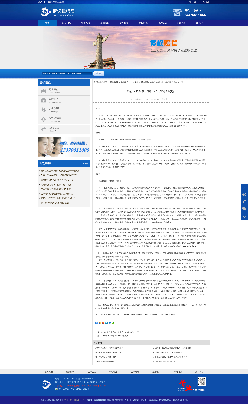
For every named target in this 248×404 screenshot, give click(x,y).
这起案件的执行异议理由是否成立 (56, 203)
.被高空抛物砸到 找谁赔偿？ (106, 357)
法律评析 (70, 372)
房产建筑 (124, 23)
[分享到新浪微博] (103, 323)
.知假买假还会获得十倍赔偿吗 (163, 361)
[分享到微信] (113, 323)
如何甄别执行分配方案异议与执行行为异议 (60, 171)
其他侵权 (135, 82)
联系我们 (200, 23)
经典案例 (145, 82)
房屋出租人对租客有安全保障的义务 (114, 336)
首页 (47, 23)
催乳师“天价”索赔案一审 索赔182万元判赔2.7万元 (120, 332)
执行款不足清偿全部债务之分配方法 (57, 194)
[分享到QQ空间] (100, 323)
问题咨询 (181, 23)
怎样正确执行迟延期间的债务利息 (56, 189)
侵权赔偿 (143, 23)
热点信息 (156, 372)
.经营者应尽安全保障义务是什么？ (108, 352)
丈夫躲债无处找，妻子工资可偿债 (56, 184)
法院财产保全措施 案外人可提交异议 (57, 180)
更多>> (85, 163)
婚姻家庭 (105, 23)
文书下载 (199, 372)
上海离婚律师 (106, 315)
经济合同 (85, 23)
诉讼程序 (113, 372)
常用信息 (178, 372)
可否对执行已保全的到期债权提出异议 (58, 198)
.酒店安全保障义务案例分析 (105, 361)
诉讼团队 (66, 23)
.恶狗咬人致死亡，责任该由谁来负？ (109, 348)
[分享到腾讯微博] (106, 323)
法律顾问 (135, 372)
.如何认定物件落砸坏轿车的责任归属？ (167, 352)
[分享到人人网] (110, 323)
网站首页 (114, 82)
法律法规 (92, 372)
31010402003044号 (80, 389)
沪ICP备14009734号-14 (75, 400)
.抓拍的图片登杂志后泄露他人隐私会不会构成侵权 (171, 348)
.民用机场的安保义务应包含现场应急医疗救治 (169, 357)
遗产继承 (162, 23)
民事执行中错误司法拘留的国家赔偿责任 (59, 175)
